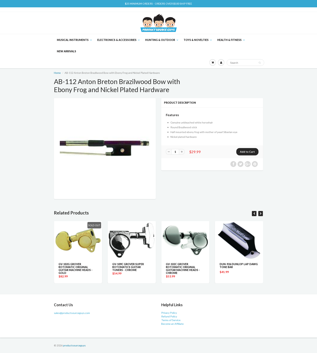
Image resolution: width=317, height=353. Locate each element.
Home (57, 72)
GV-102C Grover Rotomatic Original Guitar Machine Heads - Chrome (183, 268)
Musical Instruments (73, 39)
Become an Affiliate (172, 323)
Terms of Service (171, 320)
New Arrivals (66, 51)
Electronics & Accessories (116, 39)
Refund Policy (169, 316)
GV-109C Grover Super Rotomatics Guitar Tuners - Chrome (128, 267)
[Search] (259, 63)
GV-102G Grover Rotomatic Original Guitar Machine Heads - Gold (75, 268)
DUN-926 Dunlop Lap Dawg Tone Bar (239, 266)
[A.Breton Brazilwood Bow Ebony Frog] (105, 148)
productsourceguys (74, 345)
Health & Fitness (229, 39)
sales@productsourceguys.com (72, 312)
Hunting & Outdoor (160, 39)
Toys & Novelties (196, 39)
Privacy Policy (169, 312)
